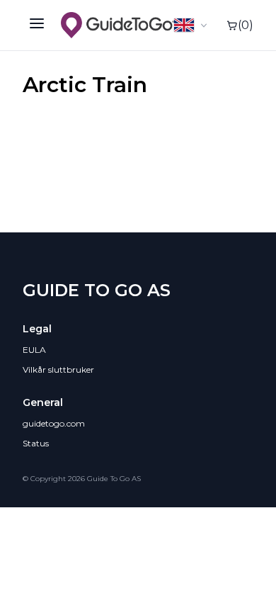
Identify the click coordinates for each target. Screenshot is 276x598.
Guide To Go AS (97, 290)
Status (36, 443)
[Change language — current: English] (191, 25)
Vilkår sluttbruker (58, 369)
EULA (34, 349)
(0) (245, 25)
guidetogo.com (54, 423)
